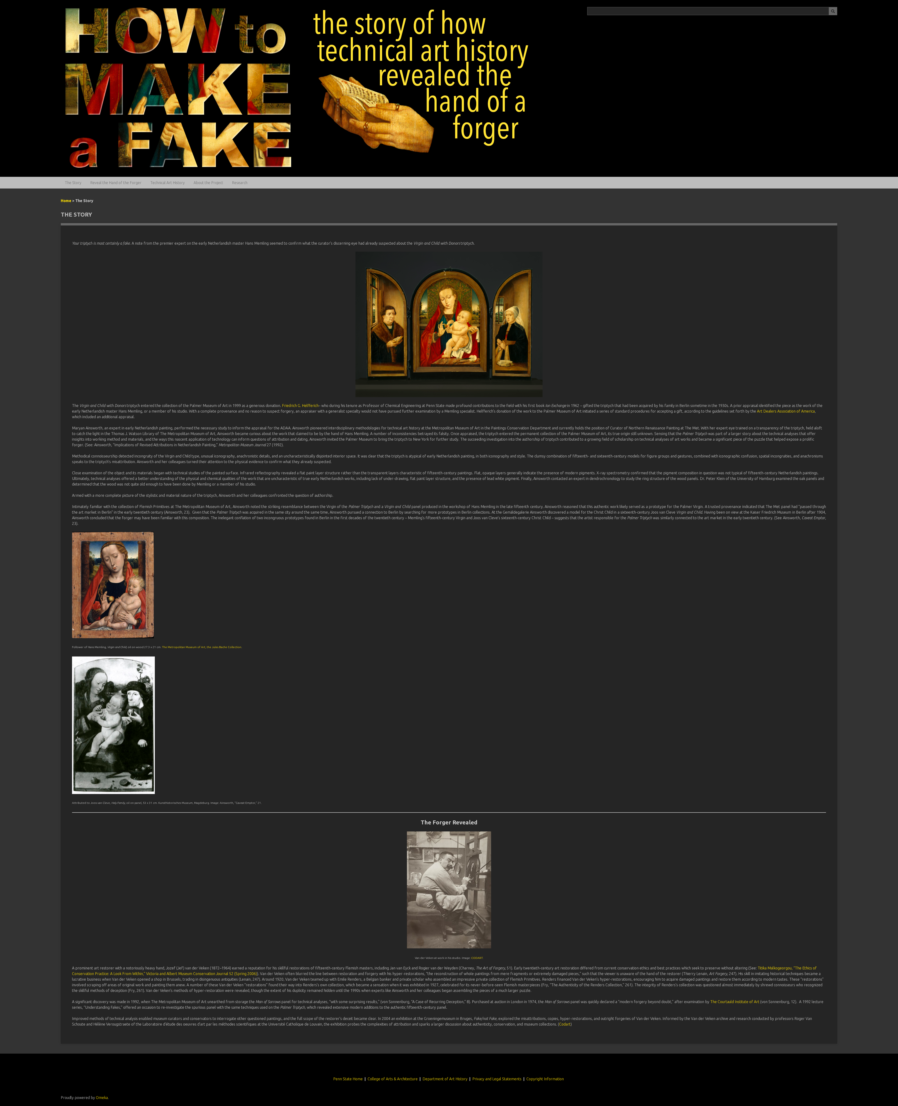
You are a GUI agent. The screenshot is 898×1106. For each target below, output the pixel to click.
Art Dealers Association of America (786, 411)
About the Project (208, 183)
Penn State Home (348, 1079)
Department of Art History (445, 1079)
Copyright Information (545, 1079)
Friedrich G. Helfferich (300, 405)
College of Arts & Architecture (393, 1079)
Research (239, 183)
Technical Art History (167, 183)
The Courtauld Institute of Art (734, 1002)
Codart (565, 1024)
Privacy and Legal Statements (496, 1079)
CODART (477, 957)
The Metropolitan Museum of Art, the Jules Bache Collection (201, 647)
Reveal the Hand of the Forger (115, 183)
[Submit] (833, 11)
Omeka (102, 1097)
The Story (73, 183)
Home (66, 201)
